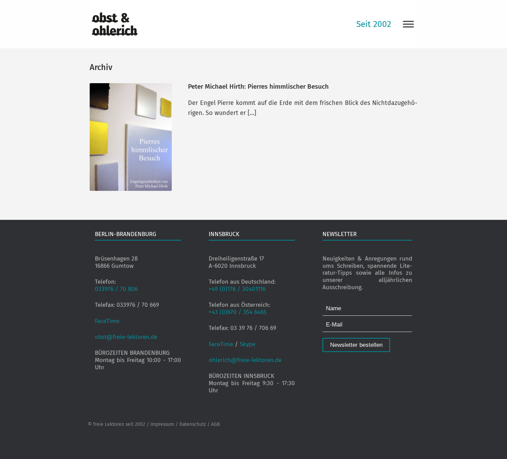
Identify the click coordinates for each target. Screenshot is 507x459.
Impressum (162, 424)
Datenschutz (192, 424)
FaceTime (107, 321)
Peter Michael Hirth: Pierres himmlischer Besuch (258, 86)
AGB (215, 424)
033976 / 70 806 (116, 289)
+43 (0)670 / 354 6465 (238, 312)
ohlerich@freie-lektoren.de (245, 360)
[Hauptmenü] (408, 24)
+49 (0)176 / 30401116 (237, 289)
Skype (247, 344)
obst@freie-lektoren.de (126, 337)
